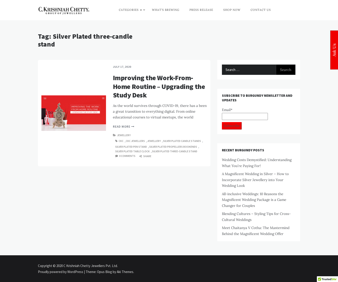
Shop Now (232, 10)
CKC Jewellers (135, 141)
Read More (122, 127)
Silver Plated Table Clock (132, 151)
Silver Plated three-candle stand (174, 151)
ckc (121, 141)
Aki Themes (125, 272)
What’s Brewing (165, 10)
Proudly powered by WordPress (61, 272)
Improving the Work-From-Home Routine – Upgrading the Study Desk (159, 86)
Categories (129, 10)
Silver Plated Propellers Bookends (173, 146)
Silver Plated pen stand (131, 146)
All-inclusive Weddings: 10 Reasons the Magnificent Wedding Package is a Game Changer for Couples (254, 200)
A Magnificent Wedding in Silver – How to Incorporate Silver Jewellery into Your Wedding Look (255, 180)
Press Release (201, 10)
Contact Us (261, 10)
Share (147, 156)
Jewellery (124, 135)
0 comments (127, 156)
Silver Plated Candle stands (182, 141)
